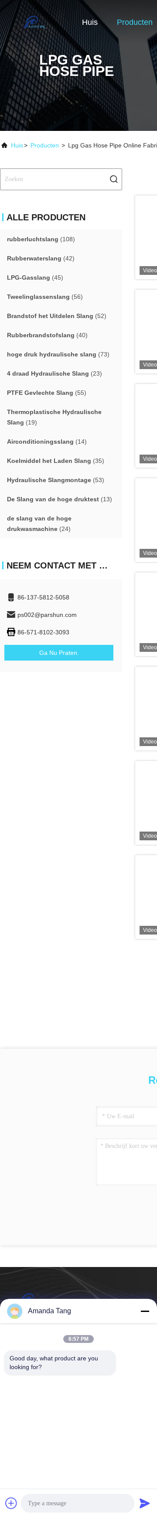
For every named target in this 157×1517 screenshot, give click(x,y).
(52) (56, 315)
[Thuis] (35, 21)
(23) (54, 373)
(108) (41, 239)
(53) (55, 479)
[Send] (145, 1503)
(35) (55, 460)
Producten (135, 22)
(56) (45, 296)
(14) (47, 441)
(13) (59, 499)
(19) (54, 417)
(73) (58, 354)
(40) (47, 335)
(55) (46, 392)
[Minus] (145, 1311)
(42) (41, 258)
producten (45, 145)
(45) (35, 277)
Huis (90, 22)
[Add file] (11, 1503)
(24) (39, 523)
